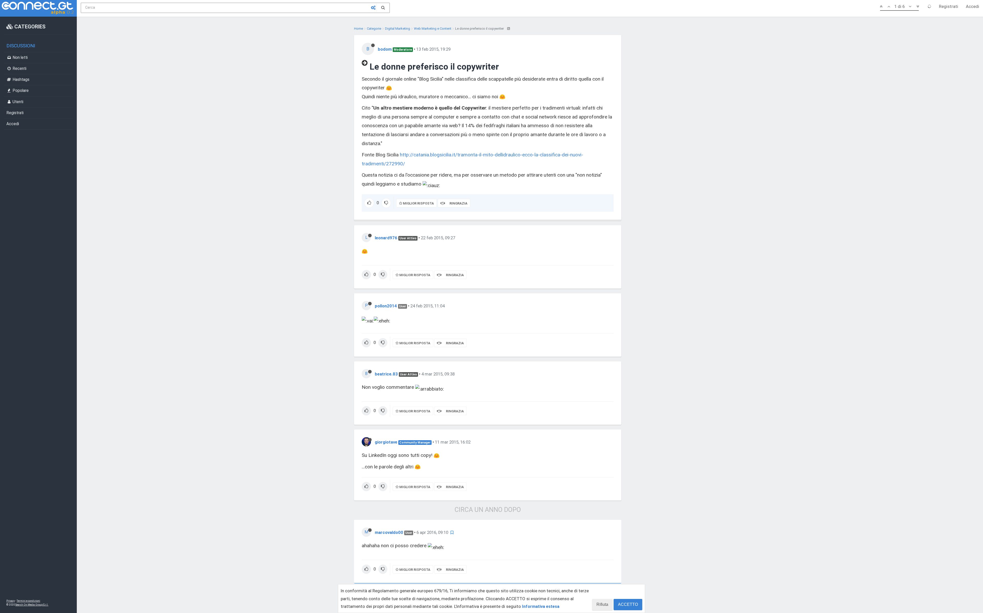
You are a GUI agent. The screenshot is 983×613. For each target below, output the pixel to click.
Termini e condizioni (28, 600)
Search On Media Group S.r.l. (31, 604)
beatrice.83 (386, 374)
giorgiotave (386, 442)
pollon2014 (386, 305)
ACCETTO (628, 604)
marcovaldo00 (389, 532)
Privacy (10, 600)
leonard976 (386, 237)
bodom (385, 49)
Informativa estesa (540, 606)
